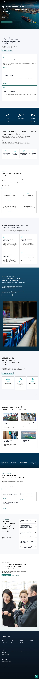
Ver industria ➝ (10, 200)
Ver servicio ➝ (5, 67)
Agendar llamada (17, 21)
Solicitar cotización (7, 21)
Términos (28, 674)
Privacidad (32, 674)
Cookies (36, 674)
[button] (36, 2)
